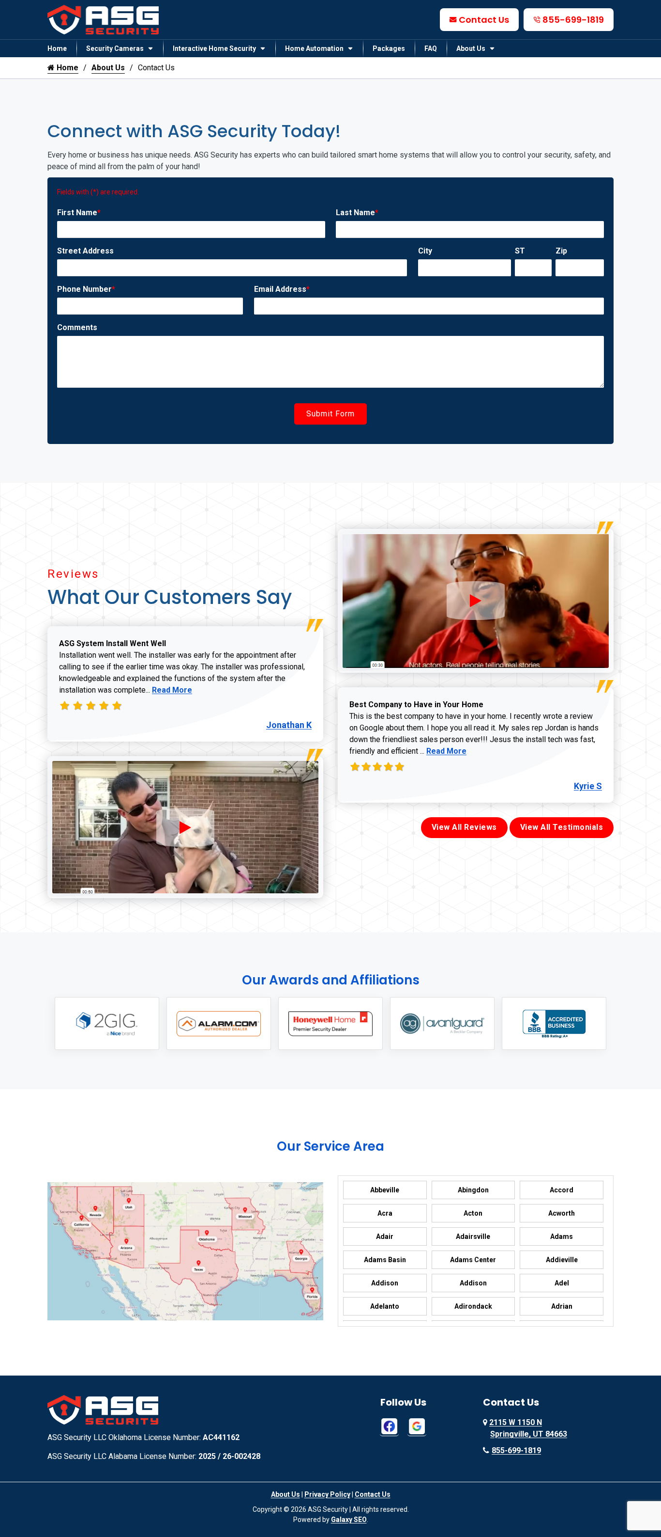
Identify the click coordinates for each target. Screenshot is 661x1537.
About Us (470, 48)
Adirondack (473, 1306)
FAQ (430, 48)
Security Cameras (115, 48)
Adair (384, 1236)
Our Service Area (330, 1146)
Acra (384, 1213)
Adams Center (473, 1260)
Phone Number (86, 289)
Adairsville (473, 1236)
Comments (77, 327)
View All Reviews (464, 827)
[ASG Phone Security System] (185, 827)
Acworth (561, 1213)
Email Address (282, 289)
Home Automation (314, 48)
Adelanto (384, 1306)
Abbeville (384, 1190)
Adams (561, 1236)
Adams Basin (385, 1260)
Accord (561, 1190)
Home (57, 48)
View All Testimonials (561, 827)
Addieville (562, 1260)
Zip (561, 250)
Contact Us (484, 20)
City (425, 250)
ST (520, 250)
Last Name (357, 212)
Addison (384, 1283)
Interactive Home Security (214, 48)
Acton (473, 1213)
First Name (79, 212)
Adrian (561, 1306)
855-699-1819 (573, 20)
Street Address (85, 250)
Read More (172, 690)
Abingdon (473, 1190)
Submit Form (330, 413)
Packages (389, 48)
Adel (562, 1283)
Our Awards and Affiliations (331, 980)
